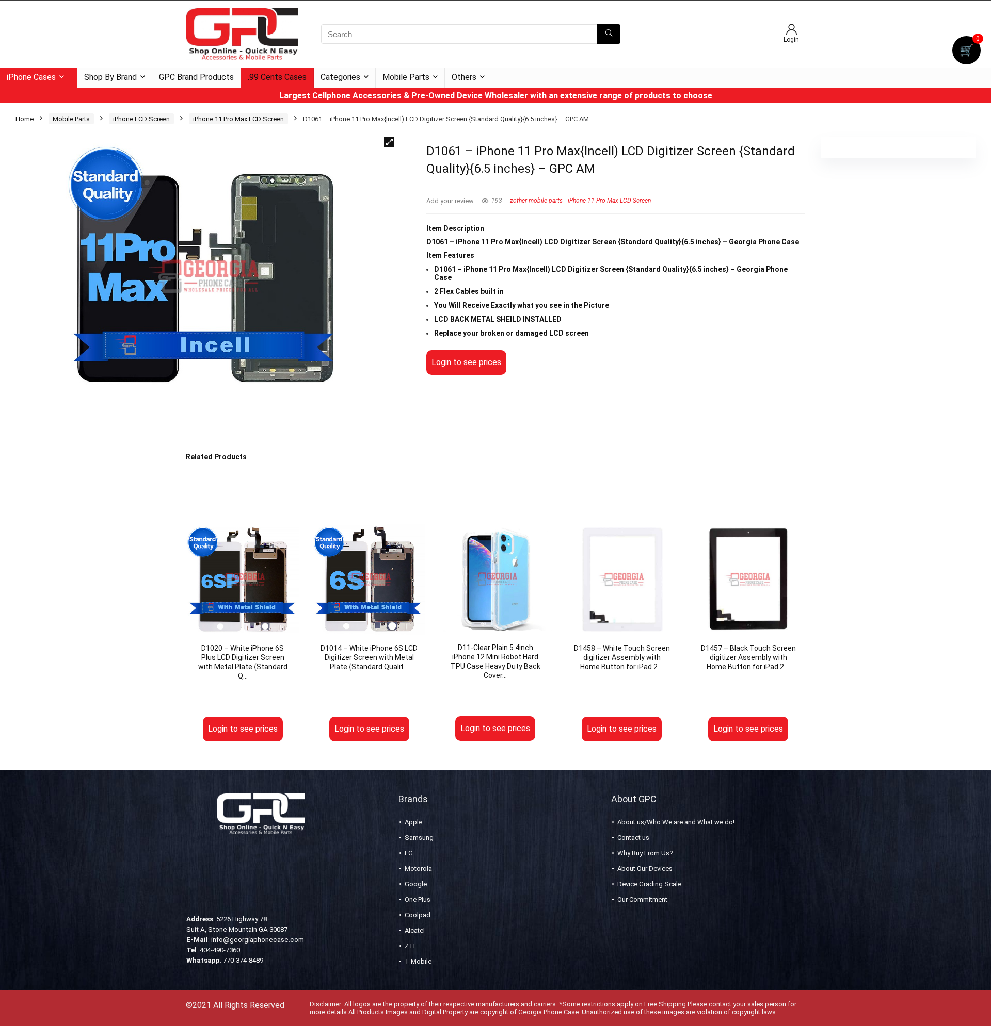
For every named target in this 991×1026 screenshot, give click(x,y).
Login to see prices (466, 362)
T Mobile (418, 961)
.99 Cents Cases (277, 77)
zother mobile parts (536, 200)
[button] (389, 142)
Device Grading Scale (649, 884)
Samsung (419, 837)
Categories (340, 77)
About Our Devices (645, 868)
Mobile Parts (405, 77)
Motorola (418, 868)
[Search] (608, 34)
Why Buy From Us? (645, 853)
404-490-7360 (220, 950)
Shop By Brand (110, 77)
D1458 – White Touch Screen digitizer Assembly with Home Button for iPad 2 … (622, 657)
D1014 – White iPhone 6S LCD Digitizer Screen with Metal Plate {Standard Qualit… (369, 657)
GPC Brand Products (196, 77)
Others (464, 77)
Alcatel (415, 930)
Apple (413, 822)
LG (409, 853)
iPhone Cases (31, 77)
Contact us (633, 837)
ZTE (411, 946)
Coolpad (417, 915)
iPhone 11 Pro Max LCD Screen (238, 119)
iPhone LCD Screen (141, 119)
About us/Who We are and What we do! (675, 822)
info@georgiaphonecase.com (257, 940)
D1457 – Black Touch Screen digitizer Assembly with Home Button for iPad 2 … (748, 657)
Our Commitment (642, 899)
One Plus (417, 899)
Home (24, 119)
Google (416, 884)
